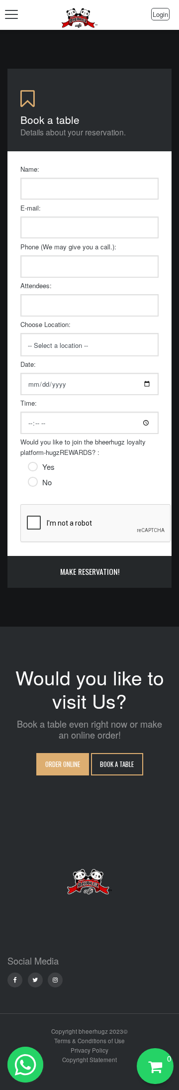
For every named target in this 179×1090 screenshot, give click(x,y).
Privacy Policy (89, 1050)
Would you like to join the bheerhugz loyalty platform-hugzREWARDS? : (83, 447)
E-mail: (30, 208)
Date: (28, 364)
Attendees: (36, 285)
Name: (29, 169)
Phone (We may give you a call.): (68, 246)
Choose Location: (45, 324)
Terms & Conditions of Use (89, 1041)
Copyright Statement (89, 1060)
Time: (28, 403)
